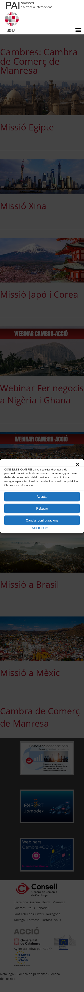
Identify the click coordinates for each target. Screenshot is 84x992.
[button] (77, 464)
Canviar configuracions (42, 520)
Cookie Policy (40, 528)
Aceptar (42, 496)
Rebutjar (42, 508)
